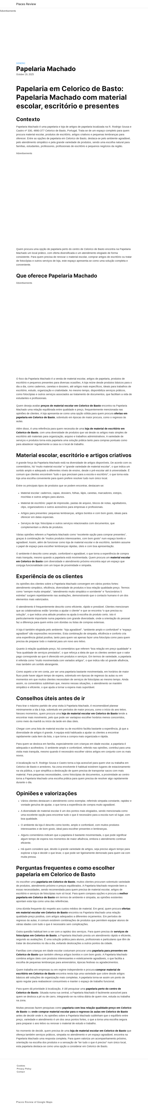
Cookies (21, 1066)
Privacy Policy (24, 1069)
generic (20, 63)
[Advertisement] (74, 34)
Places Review (26, 4)
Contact (21, 1072)
